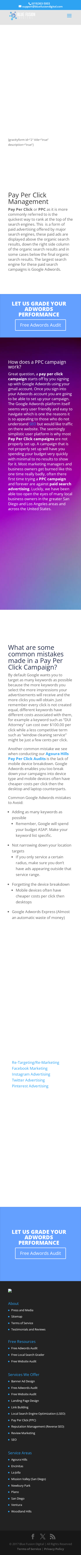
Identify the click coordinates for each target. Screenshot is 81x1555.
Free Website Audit (23, 1361)
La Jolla (15, 1472)
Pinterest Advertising (30, 1085)
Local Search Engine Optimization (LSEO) (38, 1413)
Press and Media (22, 1310)
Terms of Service (22, 1323)
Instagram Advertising (31, 1074)
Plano (15, 1492)
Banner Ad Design (23, 1381)
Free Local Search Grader (27, 1355)
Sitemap (16, 1316)
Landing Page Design (25, 1401)
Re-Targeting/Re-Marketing (35, 1062)
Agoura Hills (19, 1459)
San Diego (18, 1498)
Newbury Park (20, 1485)
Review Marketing (23, 1433)
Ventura (16, 1505)
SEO (32, 423)
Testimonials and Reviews (28, 1329)
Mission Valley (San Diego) (28, 1479)
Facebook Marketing (29, 1068)
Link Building (19, 1407)
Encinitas (17, 1466)
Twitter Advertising (28, 1080)
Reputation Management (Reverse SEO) (37, 1426)
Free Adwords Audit (40, 325)
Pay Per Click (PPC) (23, 1420)
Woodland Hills (21, 1511)
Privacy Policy (54, 1549)
